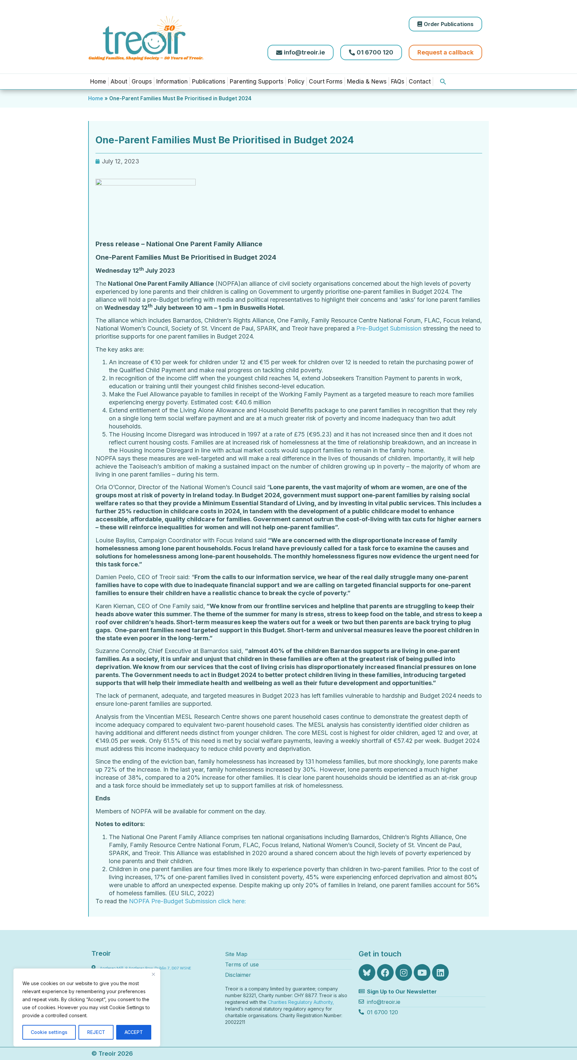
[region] (86, 1007)
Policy (296, 81)
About (119, 81)
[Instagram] (403, 972)
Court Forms (326, 81)
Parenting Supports (256, 81)
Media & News (367, 81)
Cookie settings (49, 1032)
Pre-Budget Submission (388, 328)
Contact (420, 81)
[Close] (153, 974)
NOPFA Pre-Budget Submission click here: (187, 901)
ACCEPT (134, 1032)
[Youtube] (422, 972)
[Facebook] (385, 972)
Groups (142, 81)
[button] (443, 81)
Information (172, 81)
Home (98, 81)
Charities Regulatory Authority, (301, 1002)
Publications (208, 81)
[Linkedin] (440, 972)
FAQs (397, 81)
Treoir (101, 953)
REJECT (96, 1032)
